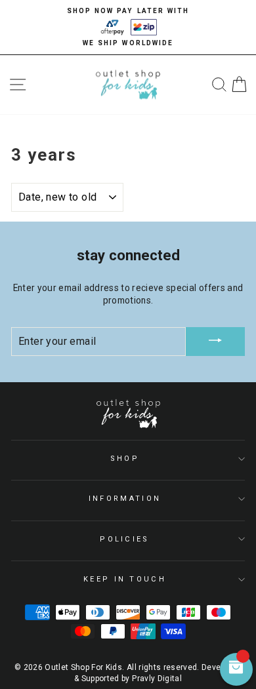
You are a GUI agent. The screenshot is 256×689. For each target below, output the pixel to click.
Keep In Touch (124, 579)
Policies (125, 539)
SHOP (124, 458)
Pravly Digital (157, 678)
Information (125, 498)
